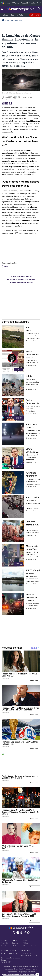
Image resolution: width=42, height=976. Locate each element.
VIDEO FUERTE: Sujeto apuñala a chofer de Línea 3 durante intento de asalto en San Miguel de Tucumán (33, 329)
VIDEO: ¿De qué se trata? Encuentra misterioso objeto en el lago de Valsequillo (33, 572)
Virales (6, 266)
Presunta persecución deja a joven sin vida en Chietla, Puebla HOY (33, 596)
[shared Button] (6, 103)
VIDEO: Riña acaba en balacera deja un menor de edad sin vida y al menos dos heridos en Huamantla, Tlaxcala (33, 426)
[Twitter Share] (3, 103)
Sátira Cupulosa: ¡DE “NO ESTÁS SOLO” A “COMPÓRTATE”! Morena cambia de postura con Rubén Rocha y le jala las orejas (33, 353)
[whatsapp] (28, 933)
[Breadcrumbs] (4, 20)
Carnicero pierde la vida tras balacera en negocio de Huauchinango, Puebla (33, 523)
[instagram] (17, 933)
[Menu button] (2, 9)
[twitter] (14, 933)
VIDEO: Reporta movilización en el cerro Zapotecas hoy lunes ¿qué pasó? (33, 377)
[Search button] (39, 9)
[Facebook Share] (10, 103)
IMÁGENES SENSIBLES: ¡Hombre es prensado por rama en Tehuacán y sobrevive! (32, 475)
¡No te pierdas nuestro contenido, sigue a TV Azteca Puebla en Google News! (21, 279)
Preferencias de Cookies (23, 966)
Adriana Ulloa (13, 99)
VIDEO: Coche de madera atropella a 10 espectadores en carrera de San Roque (32, 499)
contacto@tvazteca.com (28, 954)
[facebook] (25, 933)
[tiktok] (21, 933)
